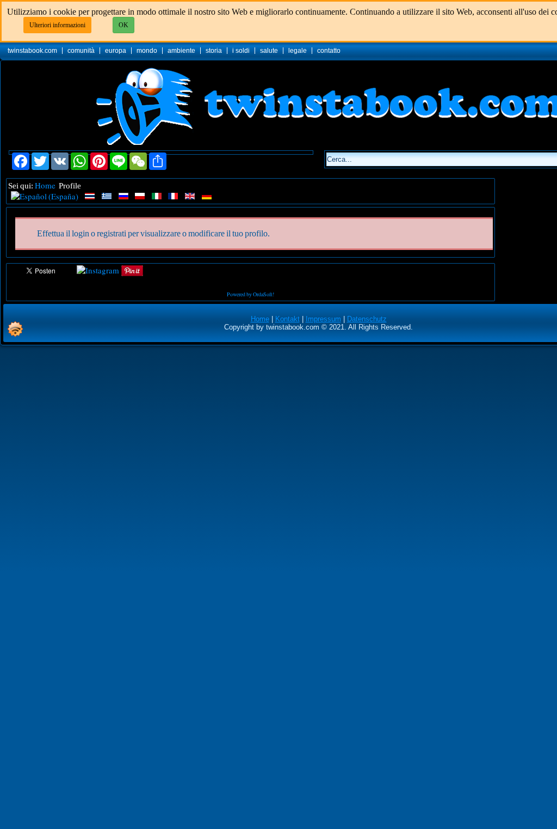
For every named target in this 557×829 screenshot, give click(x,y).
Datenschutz (367, 319)
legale (297, 50)
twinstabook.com (32, 50)
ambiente (181, 50)
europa (115, 50)
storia (214, 50)
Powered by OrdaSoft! (250, 294)
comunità (81, 50)
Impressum (323, 319)
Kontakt (287, 319)
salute (269, 50)
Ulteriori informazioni (57, 25)
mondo (147, 50)
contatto (329, 50)
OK (123, 25)
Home (45, 185)
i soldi (241, 50)
